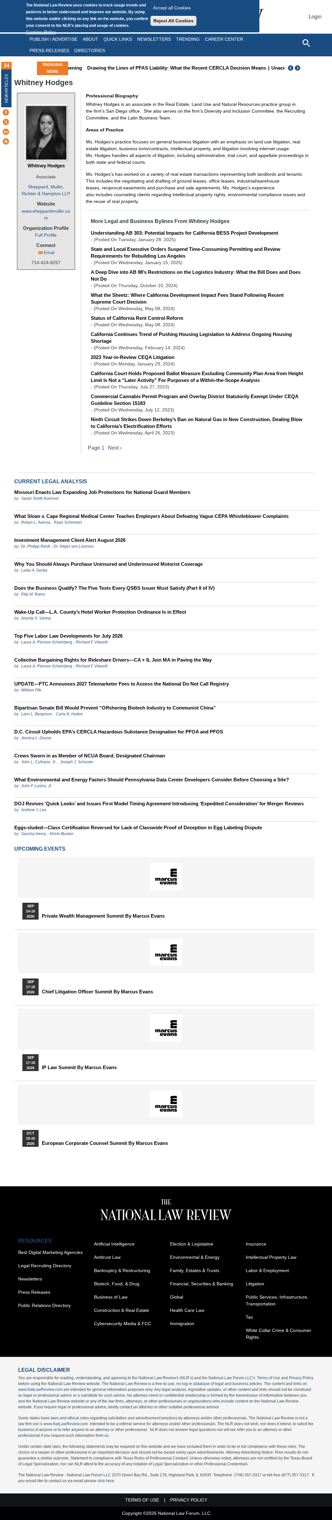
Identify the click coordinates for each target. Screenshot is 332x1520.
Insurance (256, 1243)
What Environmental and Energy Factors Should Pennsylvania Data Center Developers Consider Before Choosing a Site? (151, 779)
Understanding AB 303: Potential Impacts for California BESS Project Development (184, 233)
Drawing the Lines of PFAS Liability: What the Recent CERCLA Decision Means (162, 68)
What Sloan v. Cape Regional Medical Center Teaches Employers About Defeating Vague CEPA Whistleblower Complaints (151, 516)
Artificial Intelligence (114, 1243)
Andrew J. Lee (33, 810)
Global (176, 1297)
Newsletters (154, 39)
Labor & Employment (267, 1270)
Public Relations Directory (44, 1305)
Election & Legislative (191, 1243)
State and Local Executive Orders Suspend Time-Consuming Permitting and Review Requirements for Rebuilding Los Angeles (185, 252)
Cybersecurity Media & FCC (122, 1323)
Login (315, 16)
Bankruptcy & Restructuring (122, 1270)
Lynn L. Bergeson (36, 714)
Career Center (224, 39)
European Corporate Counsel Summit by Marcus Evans (105, 1143)
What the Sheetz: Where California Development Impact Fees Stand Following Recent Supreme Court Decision (187, 298)
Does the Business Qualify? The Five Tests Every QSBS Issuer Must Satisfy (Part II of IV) (114, 588)
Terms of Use (268, 1378)
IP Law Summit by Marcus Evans (79, 1067)
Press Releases (34, 1292)
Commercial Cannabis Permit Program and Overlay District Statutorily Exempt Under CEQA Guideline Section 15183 (194, 400)
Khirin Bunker (62, 834)
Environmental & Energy (194, 1257)
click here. (106, 1481)
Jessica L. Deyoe (36, 738)
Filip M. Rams (33, 594)
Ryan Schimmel (68, 522)
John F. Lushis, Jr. (36, 786)
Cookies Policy (41, 32)
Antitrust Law (107, 1257)
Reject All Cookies (173, 20)
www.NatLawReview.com (40, 1389)
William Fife (31, 690)
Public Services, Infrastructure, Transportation (277, 1300)
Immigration (182, 1323)
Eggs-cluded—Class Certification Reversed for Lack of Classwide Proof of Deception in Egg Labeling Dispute (138, 827)
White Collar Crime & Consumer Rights (278, 1334)
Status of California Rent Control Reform (137, 318)
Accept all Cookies (172, 7)
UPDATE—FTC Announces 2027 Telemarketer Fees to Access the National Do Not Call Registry (121, 684)
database (201, 1383)
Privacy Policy (301, 1378)
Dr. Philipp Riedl (35, 546)
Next (298, 68)
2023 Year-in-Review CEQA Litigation (132, 357)
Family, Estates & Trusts (194, 1270)
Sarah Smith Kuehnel (40, 498)
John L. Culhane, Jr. (38, 762)
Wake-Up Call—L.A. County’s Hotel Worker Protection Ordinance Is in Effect (100, 612)
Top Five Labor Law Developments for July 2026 (68, 636)
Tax (249, 1317)
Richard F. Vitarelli (92, 642)
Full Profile (46, 235)
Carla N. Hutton (69, 714)
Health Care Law (187, 1310)
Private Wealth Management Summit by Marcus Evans (103, 916)
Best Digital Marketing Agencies (50, 1252)
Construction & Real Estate (121, 1310)
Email (49, 252)
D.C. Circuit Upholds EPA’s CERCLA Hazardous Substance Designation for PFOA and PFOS (118, 731)
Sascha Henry (33, 834)
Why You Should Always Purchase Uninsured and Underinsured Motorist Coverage (108, 564)
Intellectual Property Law (271, 1257)
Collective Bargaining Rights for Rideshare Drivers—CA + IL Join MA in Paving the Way (113, 660)
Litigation (255, 1283)
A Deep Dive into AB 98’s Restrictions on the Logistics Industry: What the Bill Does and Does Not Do (196, 275)
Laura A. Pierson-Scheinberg (46, 642)
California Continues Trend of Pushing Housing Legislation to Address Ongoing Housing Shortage (191, 337)
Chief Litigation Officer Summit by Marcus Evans (97, 991)
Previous (290, 68)
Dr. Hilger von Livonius (73, 546)
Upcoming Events (39, 849)
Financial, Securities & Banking (201, 1283)
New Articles (6, 88)
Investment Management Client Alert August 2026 (69, 540)
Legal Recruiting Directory (44, 1265)
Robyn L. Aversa (35, 522)
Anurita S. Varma (36, 618)
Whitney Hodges (46, 165)
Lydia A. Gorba (34, 570)
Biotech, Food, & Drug (116, 1283)
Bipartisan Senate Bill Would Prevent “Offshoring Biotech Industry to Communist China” (115, 707)
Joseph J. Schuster (76, 762)
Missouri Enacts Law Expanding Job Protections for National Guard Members (102, 492)
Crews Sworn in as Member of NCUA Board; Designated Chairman (89, 755)
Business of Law (110, 1297)
